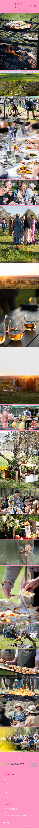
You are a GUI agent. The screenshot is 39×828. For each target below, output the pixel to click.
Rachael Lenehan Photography (17, 825)
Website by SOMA (29, 825)
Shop (5, 793)
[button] (4, 6)
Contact (6, 797)
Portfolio (6, 788)
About (6, 784)
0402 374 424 (14, 809)
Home (6, 779)
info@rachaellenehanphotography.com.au (18, 815)
